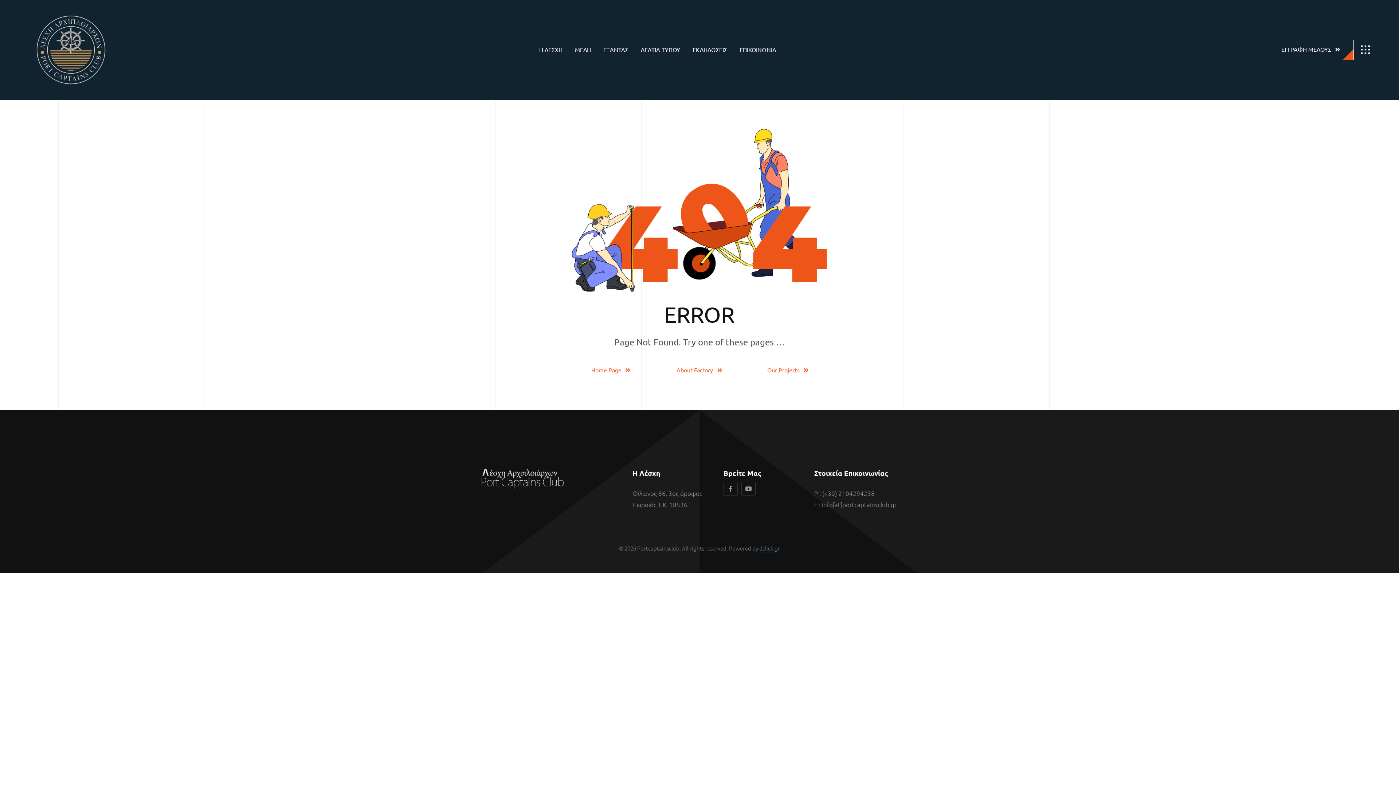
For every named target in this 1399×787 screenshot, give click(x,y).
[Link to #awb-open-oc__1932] (1365, 50)
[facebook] (731, 489)
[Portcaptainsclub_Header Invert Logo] (71, 11)
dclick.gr (769, 548)
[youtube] (748, 489)
